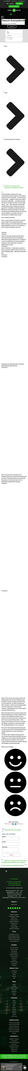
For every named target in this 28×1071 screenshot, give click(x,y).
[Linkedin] (10, 908)
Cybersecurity (14, 1020)
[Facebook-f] (8, 908)
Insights (14, 945)
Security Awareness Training (12, 139)
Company (14, 998)
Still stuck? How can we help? (13, 830)
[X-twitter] (13, 908)
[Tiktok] (19, 908)
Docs (5, 46)
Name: (4, 836)
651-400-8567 (14, 879)
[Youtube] (15, 908)
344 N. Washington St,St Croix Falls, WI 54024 (14, 883)
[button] (11, 14)
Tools (5, 92)
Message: (5, 847)
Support (14, 901)
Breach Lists (14, 968)
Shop (14, 981)
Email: (4, 841)
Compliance (14, 1036)
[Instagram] (17, 908)
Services (14, 912)
